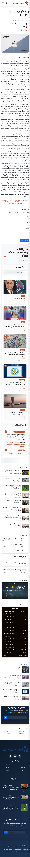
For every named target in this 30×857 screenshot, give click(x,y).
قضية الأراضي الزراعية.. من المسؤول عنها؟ (12, 494)
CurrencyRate (24, 658)
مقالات (12, 24)
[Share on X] (25, 30)
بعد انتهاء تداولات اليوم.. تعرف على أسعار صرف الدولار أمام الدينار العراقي (15, 355)
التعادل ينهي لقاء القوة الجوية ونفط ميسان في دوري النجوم (12, 486)
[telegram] (10, 756)
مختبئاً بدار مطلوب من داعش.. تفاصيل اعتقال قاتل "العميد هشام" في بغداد (15, 384)
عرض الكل (5, 255)
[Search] (6, 3)
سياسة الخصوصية (8, 849)
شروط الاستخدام (17, 849)
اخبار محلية (22, 768)
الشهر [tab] (14, 272)
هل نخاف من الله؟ (20, 298)
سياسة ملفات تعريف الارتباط (18, 851)
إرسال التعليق (24, 240)
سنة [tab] (10, 272)
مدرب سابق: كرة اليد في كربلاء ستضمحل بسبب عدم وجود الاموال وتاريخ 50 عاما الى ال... (13, 472)
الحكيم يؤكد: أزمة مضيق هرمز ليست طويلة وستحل (12, 524)
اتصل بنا (8, 851)
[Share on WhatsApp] (23, 30)
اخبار (22, 765)
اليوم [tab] (24, 272)
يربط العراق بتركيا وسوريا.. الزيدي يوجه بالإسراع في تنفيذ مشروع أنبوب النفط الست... (12, 517)
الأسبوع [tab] (19, 272)
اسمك (27, 216)
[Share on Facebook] (26, 30)
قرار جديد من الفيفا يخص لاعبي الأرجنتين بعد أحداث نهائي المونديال (15, 326)
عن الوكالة (25, 849)
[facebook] (19, 756)
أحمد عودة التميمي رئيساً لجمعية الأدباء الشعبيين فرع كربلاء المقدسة (15, 444)
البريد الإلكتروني (25, 222)
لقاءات (7, 768)
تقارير (22, 770)
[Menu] (2, 3)
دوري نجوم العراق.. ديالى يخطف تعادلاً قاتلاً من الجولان (12, 479)
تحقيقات (7, 765)
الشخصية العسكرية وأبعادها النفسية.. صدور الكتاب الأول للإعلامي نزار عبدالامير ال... (12, 509)
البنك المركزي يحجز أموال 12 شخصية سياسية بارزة (17, 413)
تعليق (27, 228)
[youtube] (15, 756)
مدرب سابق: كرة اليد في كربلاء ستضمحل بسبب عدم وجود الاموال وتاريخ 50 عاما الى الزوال (10, 787)
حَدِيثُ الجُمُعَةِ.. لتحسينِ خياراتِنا (14, 500)
